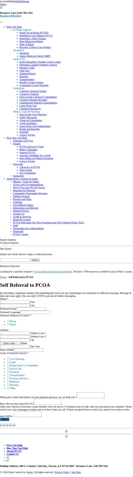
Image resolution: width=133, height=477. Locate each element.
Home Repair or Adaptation (24, 365)
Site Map (76, 472)
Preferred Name (8, 308)
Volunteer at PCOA (23, 140)
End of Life (16, 368)
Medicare (24, 53)
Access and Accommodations (28, 184)
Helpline (17, 1)
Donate (16, 143)
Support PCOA (27, 152)
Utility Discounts (28, 117)
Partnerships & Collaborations (28, 228)
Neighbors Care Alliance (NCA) (36, 35)
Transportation (26, 79)
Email (13, 324)
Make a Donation (28, 149)
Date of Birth (6, 349)
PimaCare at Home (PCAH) (33, 32)
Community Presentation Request (30, 193)
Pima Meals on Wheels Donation (36, 158)
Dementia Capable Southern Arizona (38, 64)
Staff (15, 225)
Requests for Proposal (24, 190)
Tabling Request (21, 196)
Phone (13, 321)
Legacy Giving (27, 135)
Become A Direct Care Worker (35, 47)
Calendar (17, 202)
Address (4, 330)
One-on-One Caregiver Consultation (38, 97)
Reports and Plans (22, 199)
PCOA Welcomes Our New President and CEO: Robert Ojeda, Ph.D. (48, 222)
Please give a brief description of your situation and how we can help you (38, 397)
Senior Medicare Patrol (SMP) (34, 56)
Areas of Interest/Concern (14, 353)
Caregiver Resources (30, 108)
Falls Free (24, 70)
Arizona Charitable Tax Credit (34, 155)
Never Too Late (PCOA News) (29, 187)
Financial (14, 372)
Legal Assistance (28, 123)
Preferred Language (10, 312)
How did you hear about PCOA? (17, 403)
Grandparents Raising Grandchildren (38, 102)
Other (13, 388)
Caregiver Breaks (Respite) (33, 100)
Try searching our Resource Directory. (53, 271)
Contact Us (18, 213)
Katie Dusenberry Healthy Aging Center (40, 62)
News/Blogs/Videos (23, 205)
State (24, 343)
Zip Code (35, 346)
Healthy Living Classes (31, 82)
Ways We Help (14, 26)
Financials (18, 231)
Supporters (18, 175)
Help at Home (26, 44)
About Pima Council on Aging (22, 178)
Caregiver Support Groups (33, 91)
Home (3, 277)
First (32, 302)
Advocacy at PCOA (29, 167)
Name (4, 298)
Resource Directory (10, 15)
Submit (4, 419)
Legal (13, 362)
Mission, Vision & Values (26, 181)
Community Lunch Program (33, 85)
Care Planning (17, 359)
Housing (23, 76)
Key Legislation (27, 173)
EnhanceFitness (27, 73)
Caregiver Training (29, 94)
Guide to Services (22, 216)
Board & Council (22, 219)
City (32, 340)
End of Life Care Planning (33, 114)
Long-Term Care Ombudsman (34, 126)
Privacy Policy (62, 472)
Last (32, 305)
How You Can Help (16, 137)
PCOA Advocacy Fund (31, 146)
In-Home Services (19, 378)
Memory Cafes (27, 67)
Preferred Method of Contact (15, 315)
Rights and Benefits (29, 129)
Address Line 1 (38, 333)
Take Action (25, 170)
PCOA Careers (20, 234)
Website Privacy (21, 211)
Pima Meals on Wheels (31, 41)
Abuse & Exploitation (30, 120)
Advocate (18, 164)
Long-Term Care (28, 105)
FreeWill (23, 132)
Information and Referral (25, 208)
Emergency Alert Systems (32, 38)
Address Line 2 (38, 336)
